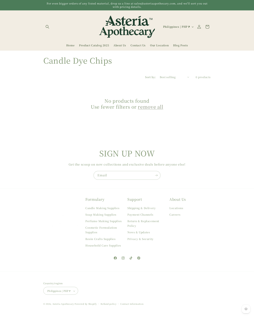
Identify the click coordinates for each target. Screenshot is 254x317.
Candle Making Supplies (102, 208)
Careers (174, 214)
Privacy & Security (140, 239)
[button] (47, 27)
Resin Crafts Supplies (100, 239)
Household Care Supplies (103, 245)
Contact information (131, 303)
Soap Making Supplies (100, 214)
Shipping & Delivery (141, 208)
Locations (176, 208)
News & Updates (138, 232)
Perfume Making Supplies (103, 221)
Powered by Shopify (86, 303)
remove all (150, 107)
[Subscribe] (156, 175)
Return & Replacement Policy (143, 223)
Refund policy (108, 303)
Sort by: (150, 77)
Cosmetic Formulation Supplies (101, 229)
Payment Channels (140, 214)
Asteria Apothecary (63, 303)
